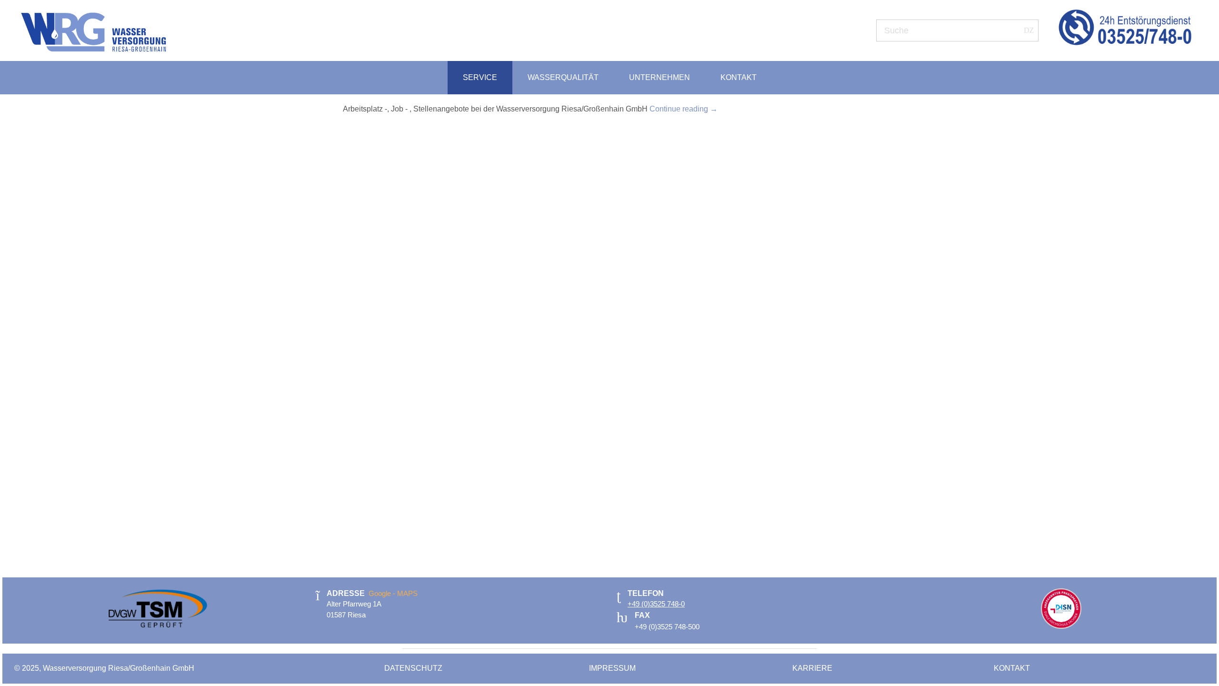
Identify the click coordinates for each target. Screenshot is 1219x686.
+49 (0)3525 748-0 (656, 604)
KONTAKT (1012, 668)
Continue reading (683, 109)
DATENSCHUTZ (414, 668)
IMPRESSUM (613, 668)
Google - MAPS (393, 593)
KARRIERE (812, 668)
